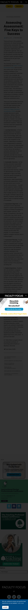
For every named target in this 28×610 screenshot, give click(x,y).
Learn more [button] (21, 603)
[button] (26, 295)
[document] (14, 305)
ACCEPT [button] (5, 607)
